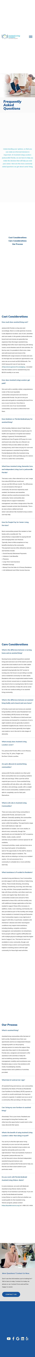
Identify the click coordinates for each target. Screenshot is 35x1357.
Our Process (17, 244)
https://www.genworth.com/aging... (14, 367)
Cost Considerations (18, 237)
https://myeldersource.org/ (11, 1205)
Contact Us (11, 1294)
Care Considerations (18, 241)
